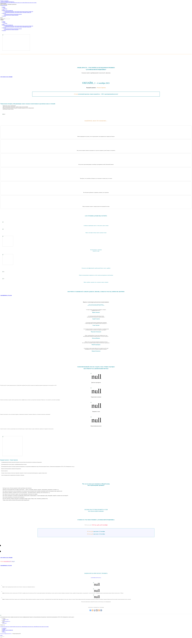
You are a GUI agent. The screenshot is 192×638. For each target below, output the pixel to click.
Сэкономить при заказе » (96, 577)
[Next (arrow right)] (1, 637)
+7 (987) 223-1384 (3, 1)
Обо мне (3, 629)
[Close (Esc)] (0, 636)
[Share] (1, 636)
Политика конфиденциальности (5, 633)
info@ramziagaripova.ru (10, 1)
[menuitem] (3, 7)
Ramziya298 (4, 623)
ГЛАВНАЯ (4, 628)
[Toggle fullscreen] (2, 636)
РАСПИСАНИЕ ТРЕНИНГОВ (7, 630)
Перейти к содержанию (4, 0)
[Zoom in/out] (3, 636)
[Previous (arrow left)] (0, 637)
